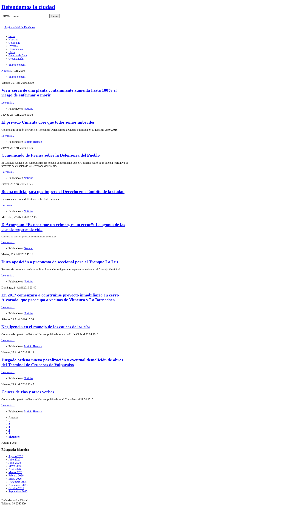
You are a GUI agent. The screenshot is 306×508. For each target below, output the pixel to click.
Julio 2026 (14, 459)
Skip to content (16, 64)
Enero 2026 (15, 478)
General (28, 248)
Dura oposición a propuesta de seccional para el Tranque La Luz (59, 262)
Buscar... (6, 15)
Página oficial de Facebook (19, 27)
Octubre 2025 (16, 488)
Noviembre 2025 (17, 485)
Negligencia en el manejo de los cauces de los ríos (45, 326)
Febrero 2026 (16, 475)
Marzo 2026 (15, 472)
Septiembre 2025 (17, 491)
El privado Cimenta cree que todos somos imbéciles (48, 122)
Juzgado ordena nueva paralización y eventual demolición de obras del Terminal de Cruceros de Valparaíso (62, 362)
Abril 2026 (14, 469)
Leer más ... (8, 102)
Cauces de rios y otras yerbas (27, 392)
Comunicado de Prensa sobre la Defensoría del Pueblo (50, 155)
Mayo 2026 (14, 465)
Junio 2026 (14, 462)
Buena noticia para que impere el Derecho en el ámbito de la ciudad (62, 191)
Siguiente (13, 436)
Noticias (6, 70)
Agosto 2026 (15, 456)
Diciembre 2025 (17, 481)
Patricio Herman (33, 141)
